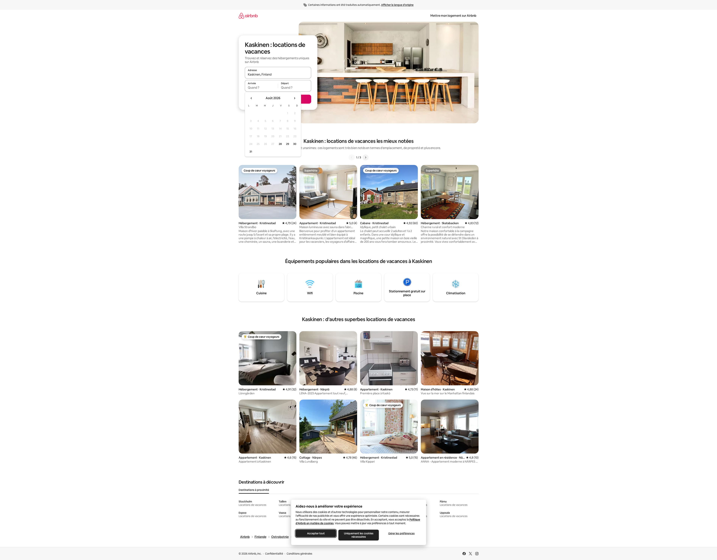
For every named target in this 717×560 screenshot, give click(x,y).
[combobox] (278, 74)
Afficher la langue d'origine (397, 5)
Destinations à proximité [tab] (254, 490)
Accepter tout (316, 533)
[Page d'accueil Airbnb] (248, 16)
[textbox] (261, 87)
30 (294, 144)
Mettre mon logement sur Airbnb (453, 16)
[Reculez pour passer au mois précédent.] (251, 98)
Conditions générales (299, 553)
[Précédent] (352, 157)
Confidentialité (274, 553)
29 (287, 144)
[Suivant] (366, 157)
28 (280, 144)
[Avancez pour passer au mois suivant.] (294, 98)
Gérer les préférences (401, 533)
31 (250, 151)
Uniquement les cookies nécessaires (358, 535)
